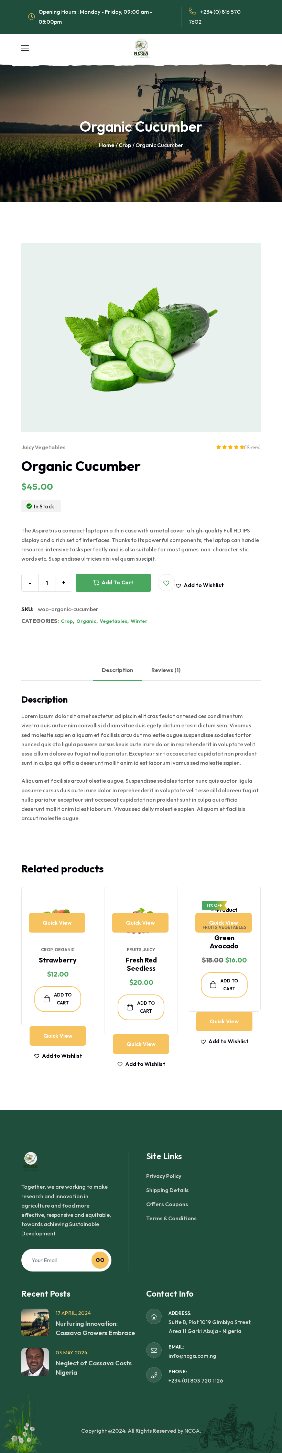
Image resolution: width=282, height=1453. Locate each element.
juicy (27, 447)
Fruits (134, 950)
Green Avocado (224, 941)
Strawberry (58, 960)
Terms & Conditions (171, 1218)
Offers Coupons (167, 1204)
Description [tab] (117, 670)
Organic (86, 621)
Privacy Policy (163, 1176)
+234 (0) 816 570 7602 (215, 16)
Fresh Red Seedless (141, 964)
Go (100, 1260)
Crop (125, 145)
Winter (139, 621)
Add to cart (117, 582)
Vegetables (50, 447)
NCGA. (192, 1430)
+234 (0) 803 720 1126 (196, 1380)
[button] (166, 582)
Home (107, 145)
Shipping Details (167, 1190)
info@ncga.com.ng (192, 1355)
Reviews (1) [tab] (166, 670)
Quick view (57, 922)
